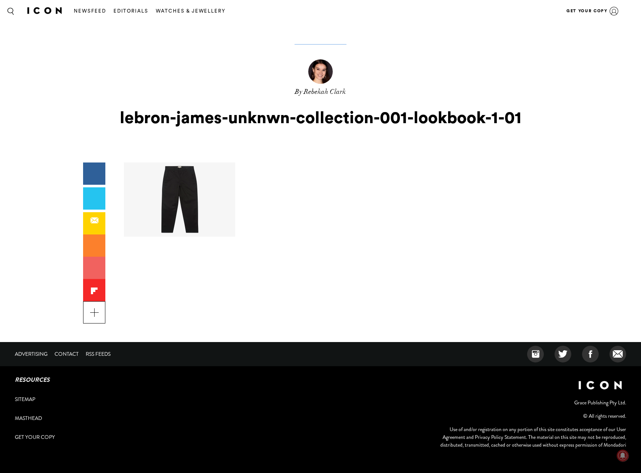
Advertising (31, 354)
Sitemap (25, 399)
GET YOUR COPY (586, 11)
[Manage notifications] (623, 455)
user (613, 11)
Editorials (131, 11)
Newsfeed (90, 11)
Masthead (28, 418)
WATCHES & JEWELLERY (191, 11)
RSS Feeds (98, 354)
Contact (67, 354)
